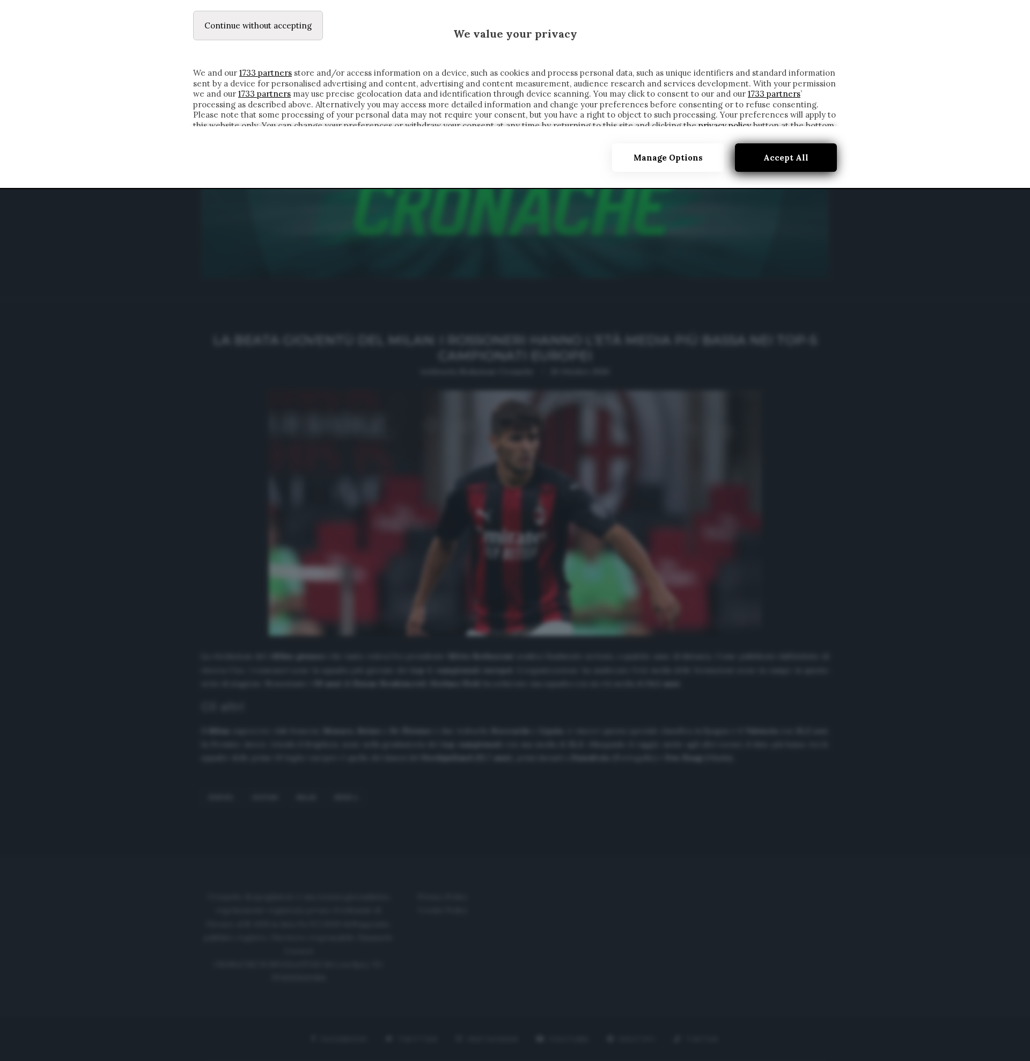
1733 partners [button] (265, 73)
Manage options (668, 157)
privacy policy (724, 125)
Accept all (785, 157)
